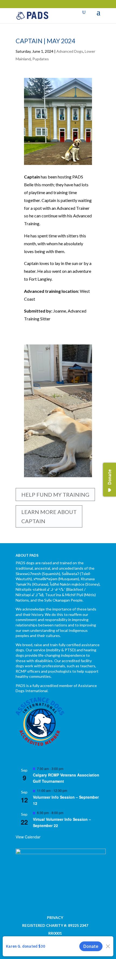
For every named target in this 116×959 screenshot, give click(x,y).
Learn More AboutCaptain (49, 516)
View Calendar (28, 836)
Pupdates (40, 59)
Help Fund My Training (55, 494)
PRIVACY (55, 917)
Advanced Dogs (69, 51)
